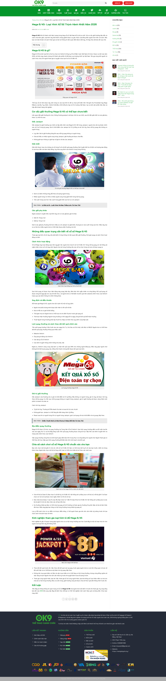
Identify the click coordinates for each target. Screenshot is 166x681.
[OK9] (40, 3)
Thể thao (115, 48)
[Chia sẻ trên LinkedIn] (76, 599)
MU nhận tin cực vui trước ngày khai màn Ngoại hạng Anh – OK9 (126, 93)
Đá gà (114, 32)
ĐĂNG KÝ (117, 3)
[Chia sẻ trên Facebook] (63, 599)
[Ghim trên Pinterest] (72, 599)
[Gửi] (105, 3)
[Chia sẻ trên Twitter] (66, 599)
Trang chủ (35, 20)
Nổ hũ (114, 45)
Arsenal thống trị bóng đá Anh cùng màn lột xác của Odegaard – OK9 (126, 67)
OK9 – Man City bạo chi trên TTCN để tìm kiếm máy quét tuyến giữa (125, 84)
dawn (47, 29)
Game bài (115, 35)
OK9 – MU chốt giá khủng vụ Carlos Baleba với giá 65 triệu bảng (125, 102)
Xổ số (41, 20)
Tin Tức (114, 52)
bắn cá (114, 25)
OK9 (41, 591)
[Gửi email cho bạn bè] (69, 599)
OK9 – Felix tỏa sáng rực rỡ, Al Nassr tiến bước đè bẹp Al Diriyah (125, 75)
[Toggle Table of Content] (43, 45)
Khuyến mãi (116, 42)
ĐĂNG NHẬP (128, 3)
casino (114, 28)
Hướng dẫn (115, 38)
